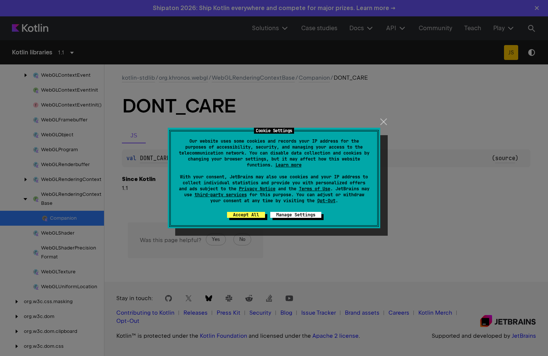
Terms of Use (314, 189)
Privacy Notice (257, 189)
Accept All (246, 215)
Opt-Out (326, 201)
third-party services (221, 195)
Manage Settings (295, 215)
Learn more (288, 165)
